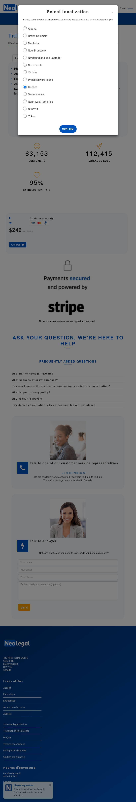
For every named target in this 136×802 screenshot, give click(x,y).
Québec (32, 87)
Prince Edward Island (40, 79)
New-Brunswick (37, 50)
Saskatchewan (36, 94)
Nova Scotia (35, 65)
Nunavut (33, 109)
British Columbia (37, 36)
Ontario (32, 72)
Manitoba (33, 43)
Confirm (68, 128)
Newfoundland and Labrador (44, 57)
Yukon (31, 116)
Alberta (32, 28)
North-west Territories (40, 101)
